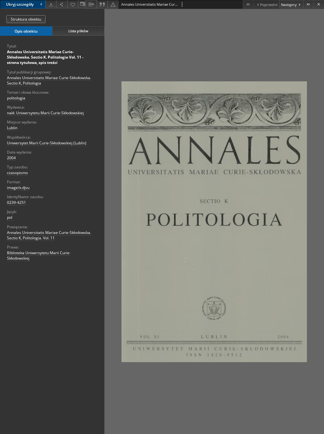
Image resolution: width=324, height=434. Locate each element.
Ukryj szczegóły (20, 4)
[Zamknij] (319, 4)
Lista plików (78, 30)
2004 (11, 157)
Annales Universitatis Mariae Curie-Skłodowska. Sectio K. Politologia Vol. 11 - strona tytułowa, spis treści (45, 57)
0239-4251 (16, 202)
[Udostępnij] (61, 4)
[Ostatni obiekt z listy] (308, 4)
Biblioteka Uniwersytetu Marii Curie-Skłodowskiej (39, 255)
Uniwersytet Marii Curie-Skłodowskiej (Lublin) (46, 143)
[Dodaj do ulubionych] (72, 4)
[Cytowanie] (102, 4)
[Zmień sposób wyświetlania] (82, 4)
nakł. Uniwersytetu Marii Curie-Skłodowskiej (45, 113)
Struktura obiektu (26, 19)
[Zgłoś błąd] (113, 4)
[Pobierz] (51, 4)
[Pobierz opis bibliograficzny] (91, 4)
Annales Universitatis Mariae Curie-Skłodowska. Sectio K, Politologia (49, 80)
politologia (16, 98)
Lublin (12, 127)
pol (9, 217)
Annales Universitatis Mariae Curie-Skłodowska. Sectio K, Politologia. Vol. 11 (49, 235)
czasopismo (17, 172)
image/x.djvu (18, 187)
